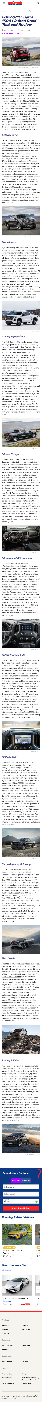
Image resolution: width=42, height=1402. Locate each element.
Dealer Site (26, 1345)
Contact (5, 1349)
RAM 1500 (20, 898)
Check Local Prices (21, 1208)
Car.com (25, 1362)
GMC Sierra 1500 (16, 869)
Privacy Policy (27, 1374)
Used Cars (26, 1180)
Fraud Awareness (8, 1384)
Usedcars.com (7, 1362)
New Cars (16, 1180)
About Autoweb (7, 1345)
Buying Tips (26, 1329)
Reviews (16, 11)
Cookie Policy (7, 1378)
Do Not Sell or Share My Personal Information (30, 1379)
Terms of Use (7, 1374)
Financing (5, 1333)
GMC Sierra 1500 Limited (11, 977)
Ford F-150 (6, 898)
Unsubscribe (26, 1384)
